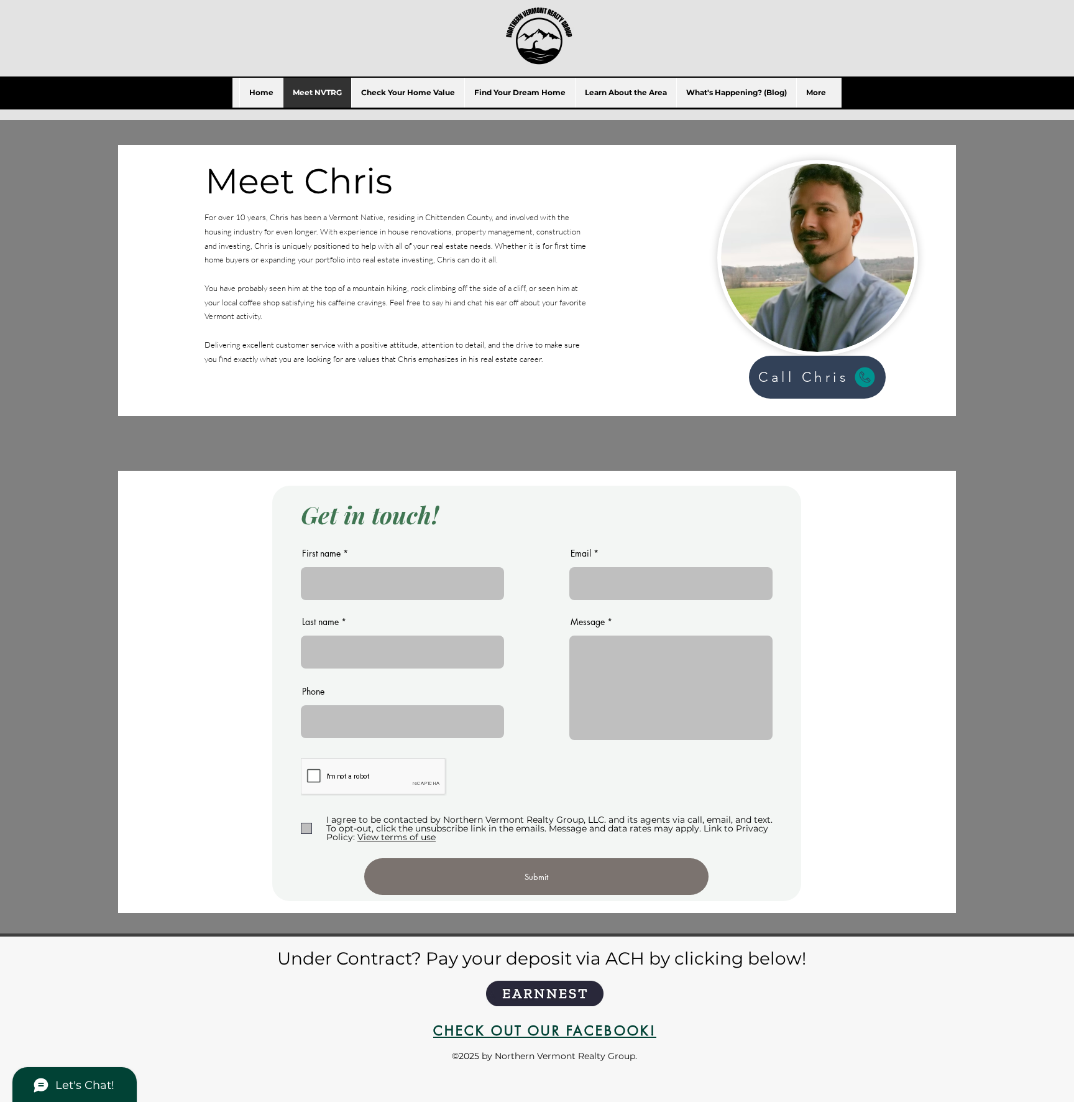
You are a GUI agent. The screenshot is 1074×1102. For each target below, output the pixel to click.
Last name (320, 622)
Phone (313, 691)
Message (588, 622)
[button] (625, 93)
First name (321, 553)
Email (581, 553)
